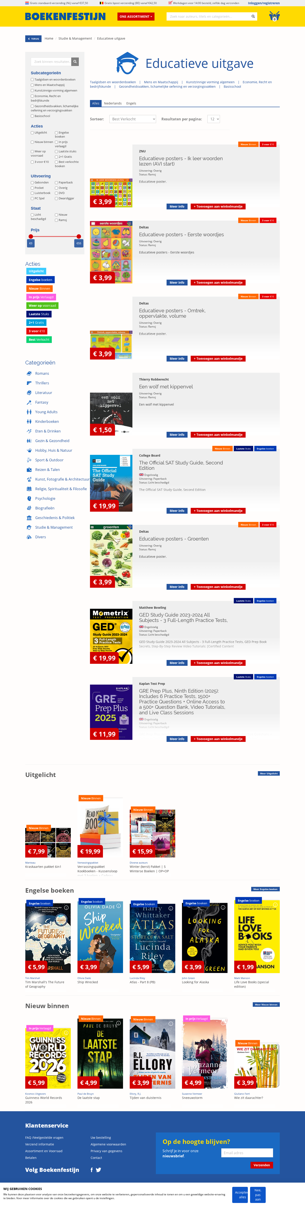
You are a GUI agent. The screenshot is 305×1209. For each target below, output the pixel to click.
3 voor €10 (42, 162)
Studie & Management (75, 38)
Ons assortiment (134, 16)
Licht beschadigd (38, 217)
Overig (63, 188)
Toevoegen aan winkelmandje (218, 206)
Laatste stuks (67, 151)
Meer (269, 773)
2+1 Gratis (65, 157)
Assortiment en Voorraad (44, 1151)
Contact (96, 1158)
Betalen (31, 1158)
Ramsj (63, 220)
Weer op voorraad (38, 153)
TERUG (35, 38)
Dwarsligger (66, 198)
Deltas (144, 227)
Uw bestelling (101, 1137)
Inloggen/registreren (264, 3)
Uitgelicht (41, 132)
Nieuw (63, 215)
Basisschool (232, 86)
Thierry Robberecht (154, 379)
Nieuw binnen (44, 142)
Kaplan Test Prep (152, 683)
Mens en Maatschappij (161, 82)
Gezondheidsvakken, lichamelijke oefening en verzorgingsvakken (167, 86)
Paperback (66, 182)
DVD (62, 193)
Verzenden (262, 1165)
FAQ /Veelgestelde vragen (44, 1137)
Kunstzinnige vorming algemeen (210, 82)
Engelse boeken (62, 134)
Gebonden (42, 182)
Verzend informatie (39, 1144)
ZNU (142, 151)
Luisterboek (42, 193)
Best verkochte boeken (67, 164)
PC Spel (39, 198)
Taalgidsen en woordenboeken (113, 82)
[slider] (31, 236)
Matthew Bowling (152, 607)
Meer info (177, 206)
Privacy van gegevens (106, 1151)
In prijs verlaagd (61, 144)
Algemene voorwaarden (108, 1144)
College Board (149, 455)
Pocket (39, 188)
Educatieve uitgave (111, 38)
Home (49, 38)
